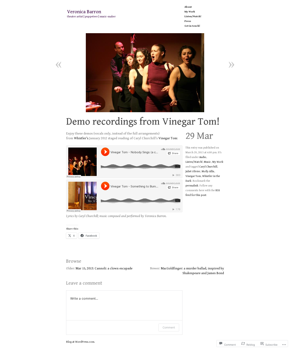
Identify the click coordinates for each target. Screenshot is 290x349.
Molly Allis (208, 171)
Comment (169, 327)
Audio (202, 157)
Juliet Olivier (192, 171)
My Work (189, 11)
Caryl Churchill (208, 166)
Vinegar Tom (167, 138)
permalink (191, 185)
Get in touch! (192, 25)
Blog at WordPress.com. (80, 341)
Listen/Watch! (192, 16)
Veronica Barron (84, 11)
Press (187, 21)
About (188, 7)
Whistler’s (81, 138)
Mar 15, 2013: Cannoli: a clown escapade (104, 268)
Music (207, 162)
